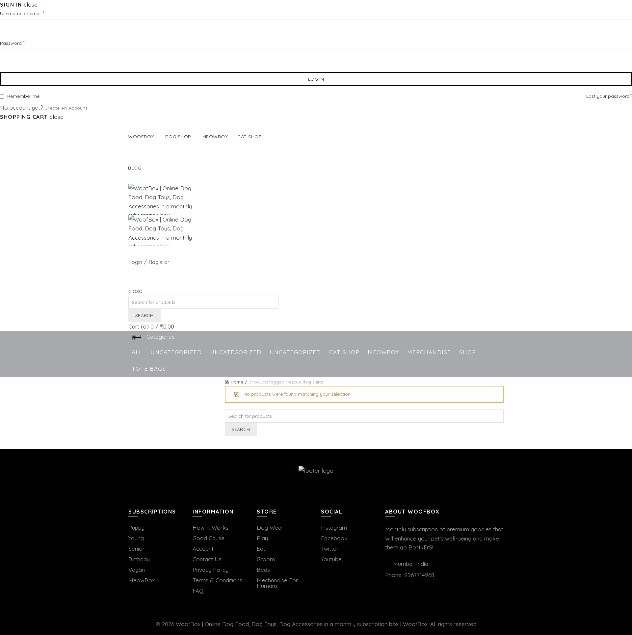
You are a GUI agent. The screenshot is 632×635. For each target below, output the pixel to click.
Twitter (329, 548)
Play (262, 538)
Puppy (136, 527)
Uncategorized (176, 352)
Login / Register (149, 261)
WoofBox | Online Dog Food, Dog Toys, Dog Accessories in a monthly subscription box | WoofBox (302, 624)
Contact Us (207, 559)
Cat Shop (249, 137)
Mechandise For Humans (277, 583)
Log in (316, 79)
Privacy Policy (210, 569)
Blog (134, 168)
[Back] (136, 337)
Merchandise (429, 352)
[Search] (130, 281)
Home (237, 381)
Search (144, 315)
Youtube (331, 559)
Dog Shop (178, 137)
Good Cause (208, 538)
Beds (263, 569)
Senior (136, 548)
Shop (467, 352)
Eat (261, 548)
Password (22, 42)
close (31, 4)
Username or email (32, 13)
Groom (266, 559)
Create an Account (65, 108)
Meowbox (215, 137)
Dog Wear (270, 527)
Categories (160, 336)
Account (203, 548)
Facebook (334, 538)
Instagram (334, 527)
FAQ (198, 590)
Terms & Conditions (217, 580)
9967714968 (419, 574)
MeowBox (383, 352)
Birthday (139, 559)
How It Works (210, 527)
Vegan (136, 569)
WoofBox (141, 137)
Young (136, 538)
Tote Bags (149, 368)
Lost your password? (609, 96)
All (137, 352)
